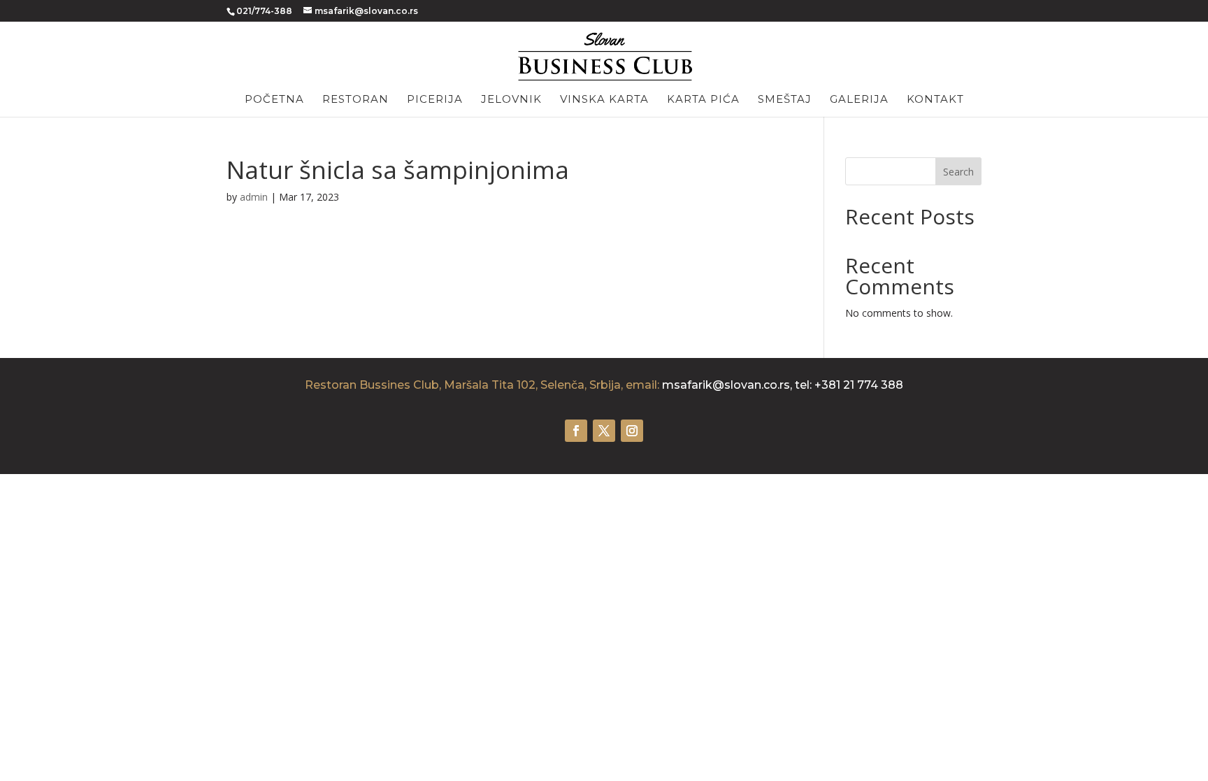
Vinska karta (604, 100)
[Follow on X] (604, 431)
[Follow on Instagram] (632, 431)
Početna (274, 100)
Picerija (435, 100)
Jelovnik (511, 100)
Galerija (859, 100)
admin (254, 196)
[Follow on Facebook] (576, 431)
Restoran (355, 100)
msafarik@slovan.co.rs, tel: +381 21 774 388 (782, 385)
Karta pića (703, 100)
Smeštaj (785, 100)
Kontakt (935, 100)
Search (958, 171)
